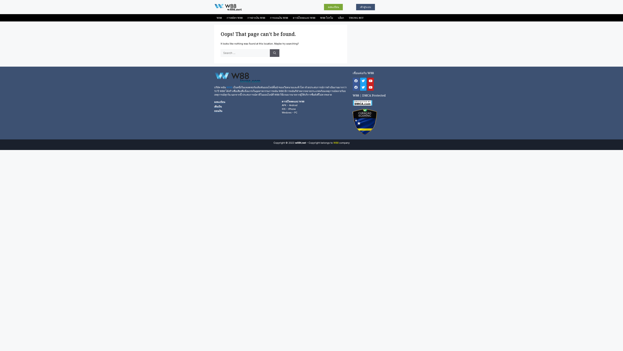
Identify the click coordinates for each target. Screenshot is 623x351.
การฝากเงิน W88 (256, 17)
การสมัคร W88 (235, 17)
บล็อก (341, 17)
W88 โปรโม (326, 17)
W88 (219, 17)
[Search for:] (245, 53)
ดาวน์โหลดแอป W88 (304, 17)
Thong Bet (356, 17)
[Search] (274, 53)
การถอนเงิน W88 (279, 17)
